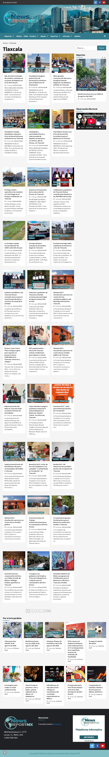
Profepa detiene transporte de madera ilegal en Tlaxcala (37, 245)
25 (45, 611)
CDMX (26, 36)
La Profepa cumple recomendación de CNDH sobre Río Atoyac (13, 245)
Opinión (77, 36)
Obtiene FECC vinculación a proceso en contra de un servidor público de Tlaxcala (62, 351)
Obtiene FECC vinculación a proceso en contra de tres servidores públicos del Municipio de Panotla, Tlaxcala (62, 298)
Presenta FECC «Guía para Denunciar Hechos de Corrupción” (62, 408)
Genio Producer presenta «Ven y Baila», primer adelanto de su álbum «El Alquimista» (32, 690)
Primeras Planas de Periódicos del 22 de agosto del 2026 (54, 643)
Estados (32, 36)
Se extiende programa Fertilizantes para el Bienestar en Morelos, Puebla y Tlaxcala (61, 521)
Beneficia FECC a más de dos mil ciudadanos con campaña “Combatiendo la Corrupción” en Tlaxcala (38, 468)
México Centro (15, 68)
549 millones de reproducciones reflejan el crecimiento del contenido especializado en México (53, 692)
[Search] (104, 36)
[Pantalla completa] (103, 127)
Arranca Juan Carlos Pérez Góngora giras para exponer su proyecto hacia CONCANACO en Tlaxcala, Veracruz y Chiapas (12, 355)
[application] (91, 121)
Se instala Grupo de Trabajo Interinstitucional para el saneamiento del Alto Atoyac (38, 522)
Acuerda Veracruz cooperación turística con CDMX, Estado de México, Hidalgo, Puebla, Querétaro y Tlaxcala (12, 579)
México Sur (8, 568)
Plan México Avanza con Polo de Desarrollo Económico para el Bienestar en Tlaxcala (62, 135)
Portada (41, 343)
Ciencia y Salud (9, 680)
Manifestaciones (83, 89)
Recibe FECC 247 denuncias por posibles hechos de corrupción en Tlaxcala (62, 467)
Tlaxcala (7, 70)
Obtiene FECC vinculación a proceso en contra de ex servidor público (14, 521)
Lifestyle (66, 36)
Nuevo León (71, 636)
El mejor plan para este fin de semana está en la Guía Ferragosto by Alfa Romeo (75, 689)
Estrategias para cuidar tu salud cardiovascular (10, 687)
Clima (6, 636)
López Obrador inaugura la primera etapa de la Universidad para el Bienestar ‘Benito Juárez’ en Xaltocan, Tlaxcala (38, 411)
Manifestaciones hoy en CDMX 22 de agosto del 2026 (90, 95)
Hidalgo (13, 124)
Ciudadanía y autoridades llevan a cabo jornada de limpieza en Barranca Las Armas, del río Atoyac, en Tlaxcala (37, 137)
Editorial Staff (17, 85)
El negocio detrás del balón (95, 642)
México (19, 36)
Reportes (8, 36)
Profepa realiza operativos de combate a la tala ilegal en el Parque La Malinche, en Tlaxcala (13, 194)
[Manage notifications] (4, 752)
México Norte (72, 633)
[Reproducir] (79, 127)
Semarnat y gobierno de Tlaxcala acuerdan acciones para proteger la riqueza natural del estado (38, 296)
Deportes (54, 36)
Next (49, 611)
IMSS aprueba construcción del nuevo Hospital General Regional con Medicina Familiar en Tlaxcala (62, 80)
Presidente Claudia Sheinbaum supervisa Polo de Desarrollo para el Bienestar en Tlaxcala (13, 135)
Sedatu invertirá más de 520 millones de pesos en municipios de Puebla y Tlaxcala (13, 467)
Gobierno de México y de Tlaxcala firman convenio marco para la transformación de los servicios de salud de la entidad (13, 298)
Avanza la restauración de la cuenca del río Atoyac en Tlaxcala (38, 192)
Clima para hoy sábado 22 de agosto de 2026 (10, 643)
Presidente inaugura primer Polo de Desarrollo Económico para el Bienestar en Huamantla (37, 80)
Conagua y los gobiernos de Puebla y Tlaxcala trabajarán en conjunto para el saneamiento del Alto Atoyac (37, 579)
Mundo (43, 36)
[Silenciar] (100, 127)
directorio (57, 724)
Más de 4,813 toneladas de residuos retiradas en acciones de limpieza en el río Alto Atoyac (13, 79)
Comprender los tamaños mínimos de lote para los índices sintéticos (96, 688)
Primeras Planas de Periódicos (52, 632)
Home (5, 43)
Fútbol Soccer (93, 633)
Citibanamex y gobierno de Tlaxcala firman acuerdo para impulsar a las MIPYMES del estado (62, 193)
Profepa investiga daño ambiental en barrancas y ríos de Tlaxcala (62, 245)
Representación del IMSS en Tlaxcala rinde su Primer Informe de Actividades (13, 409)
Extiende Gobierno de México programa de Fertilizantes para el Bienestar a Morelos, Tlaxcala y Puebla (61, 578)
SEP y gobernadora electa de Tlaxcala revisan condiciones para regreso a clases (37, 351)
